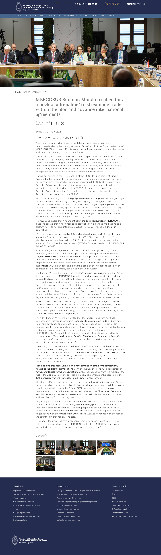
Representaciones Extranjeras (69, 498)
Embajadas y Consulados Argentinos (72, 494)
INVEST (88, 16)
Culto (15, 509)
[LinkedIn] (93, 4)
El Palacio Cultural (119, 509)
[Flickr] (96, 4)
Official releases (108, 16)
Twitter (63, 123)
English (131, 4)
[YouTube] (89, 4)
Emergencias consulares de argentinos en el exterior (78, 491)
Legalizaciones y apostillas (24, 491)
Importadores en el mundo (68, 509)
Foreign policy (47, 16)
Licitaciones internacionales (68, 520)
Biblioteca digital (20, 520)
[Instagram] (83, 4)
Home (16, 92)
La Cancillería (117, 491)
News (95, 16)
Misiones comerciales (65, 513)
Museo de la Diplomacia (122, 505)
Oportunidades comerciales (68, 516)
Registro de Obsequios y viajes (124, 516)
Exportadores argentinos (67, 505)
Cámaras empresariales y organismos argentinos (77, 502)
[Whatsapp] (76, 4)
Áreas (114, 494)
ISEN (114, 498)
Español (141, 4)
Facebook (52, 123)
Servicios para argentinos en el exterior (29, 494)
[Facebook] (86, 4)
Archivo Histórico (119, 502)
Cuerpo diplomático (21, 513)
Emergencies (113, 4)
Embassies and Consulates (70, 16)
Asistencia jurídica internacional (26, 516)
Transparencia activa (120, 513)
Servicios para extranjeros (23, 502)
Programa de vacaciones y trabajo (27, 505)
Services (19, 16)
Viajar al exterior (20, 498)
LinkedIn (57, 123)
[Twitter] (80, 4)
